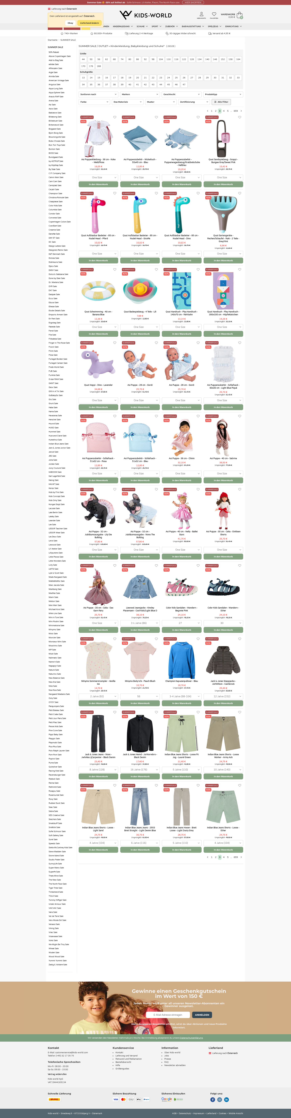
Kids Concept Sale (57, 496)
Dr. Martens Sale (56, 282)
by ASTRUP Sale (56, 161)
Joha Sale (53, 460)
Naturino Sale (55, 674)
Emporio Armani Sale (58, 315)
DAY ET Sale (54, 238)
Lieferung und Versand (127, 1056)
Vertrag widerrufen (57, 1074)
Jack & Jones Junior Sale (59, 448)
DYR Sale (53, 286)
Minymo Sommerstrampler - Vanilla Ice (98, 682)
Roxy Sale (53, 799)
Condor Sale (54, 214)
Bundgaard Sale (56, 157)
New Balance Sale (56, 678)
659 (236, 111)
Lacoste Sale (54, 508)
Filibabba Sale (55, 339)
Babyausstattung (191, 26)
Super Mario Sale (56, 868)
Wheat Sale (54, 948)
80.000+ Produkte (103, 33)
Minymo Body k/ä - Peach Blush (140, 681)
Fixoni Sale (53, 347)
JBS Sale (52, 456)
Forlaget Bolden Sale (58, 359)
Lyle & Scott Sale (56, 573)
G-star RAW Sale (56, 379)
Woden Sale (54, 952)
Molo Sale (53, 634)
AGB (174, 1113)
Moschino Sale (55, 646)
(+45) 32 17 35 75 (65, 1056)
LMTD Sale (53, 569)
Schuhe (141, 26)
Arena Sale (53, 101)
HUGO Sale (53, 428)
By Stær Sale (54, 169)
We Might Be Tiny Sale (59, 944)
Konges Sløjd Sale (56, 504)
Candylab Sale (55, 185)
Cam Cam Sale (55, 181)
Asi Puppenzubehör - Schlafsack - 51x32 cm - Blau (140, 459)
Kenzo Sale (53, 488)
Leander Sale (54, 520)
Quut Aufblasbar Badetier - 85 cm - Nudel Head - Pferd (98, 237)
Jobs (166, 1056)
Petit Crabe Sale (56, 714)
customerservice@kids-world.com (71, 1052)
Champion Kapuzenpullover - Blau (181, 681)
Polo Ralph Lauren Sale (59, 751)
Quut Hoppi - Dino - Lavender (98, 385)
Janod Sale (53, 452)
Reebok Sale (54, 779)
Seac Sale (53, 807)
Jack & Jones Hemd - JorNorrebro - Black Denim (140, 756)
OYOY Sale (53, 702)
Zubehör (170, 26)
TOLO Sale (53, 896)
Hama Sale (53, 411)
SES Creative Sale (56, 815)
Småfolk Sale (54, 827)
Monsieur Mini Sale (57, 642)
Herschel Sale (54, 420)
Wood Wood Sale (56, 956)
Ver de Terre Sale (56, 916)
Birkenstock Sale (56, 125)
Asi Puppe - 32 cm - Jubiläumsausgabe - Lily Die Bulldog (98, 534)
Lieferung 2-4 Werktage (141, 33)
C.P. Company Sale (57, 173)
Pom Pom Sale (55, 755)
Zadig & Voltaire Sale (58, 965)
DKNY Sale (53, 270)
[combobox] (98, 178)
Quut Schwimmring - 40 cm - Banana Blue (98, 313)
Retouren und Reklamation (129, 1059)
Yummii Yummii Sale (58, 961)
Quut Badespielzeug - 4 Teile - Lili (140, 312)
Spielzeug (213, 26)
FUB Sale (53, 371)
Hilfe (118, 1065)
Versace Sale (54, 924)
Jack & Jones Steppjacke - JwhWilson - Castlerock (223, 682)
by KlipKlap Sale (56, 165)
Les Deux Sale (55, 537)
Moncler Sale (54, 638)
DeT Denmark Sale (57, 254)
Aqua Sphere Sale (56, 93)
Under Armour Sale (57, 904)
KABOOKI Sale (55, 472)
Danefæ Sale (54, 234)
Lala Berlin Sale (55, 512)
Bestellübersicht (123, 1062)
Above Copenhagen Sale (60, 56)
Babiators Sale (55, 113)
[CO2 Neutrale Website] (178, 1099)
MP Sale (52, 650)
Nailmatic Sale (55, 658)
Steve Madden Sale (57, 852)
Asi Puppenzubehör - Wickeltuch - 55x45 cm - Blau (140, 161)
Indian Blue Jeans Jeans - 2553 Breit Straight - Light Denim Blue (140, 829)
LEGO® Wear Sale (56, 533)
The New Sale (55, 880)
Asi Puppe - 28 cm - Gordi (140, 385)
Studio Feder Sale (56, 860)
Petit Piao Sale (55, 722)
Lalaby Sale (54, 516)
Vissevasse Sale (55, 936)
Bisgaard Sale (55, 129)
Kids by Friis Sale (56, 492)
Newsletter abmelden (175, 1065)
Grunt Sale (53, 403)
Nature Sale (54, 670)
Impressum (198, 1113)
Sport (155, 26)
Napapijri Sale (55, 666)
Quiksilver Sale (55, 767)
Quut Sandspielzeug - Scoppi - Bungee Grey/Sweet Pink (223, 161)
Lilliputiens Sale (55, 553)
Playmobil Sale (55, 743)
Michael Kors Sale (56, 609)
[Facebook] (212, 1100)
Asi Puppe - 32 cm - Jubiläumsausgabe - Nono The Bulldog (140, 534)
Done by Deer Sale (57, 278)
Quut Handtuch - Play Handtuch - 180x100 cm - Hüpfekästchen (223, 313)
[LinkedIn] (226, 1100)
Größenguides (122, 1069)
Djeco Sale (53, 266)
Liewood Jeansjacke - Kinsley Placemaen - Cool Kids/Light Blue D (140, 609)
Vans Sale (53, 912)
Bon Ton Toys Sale (57, 145)
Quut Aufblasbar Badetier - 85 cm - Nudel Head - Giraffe (140, 237)
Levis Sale (53, 541)
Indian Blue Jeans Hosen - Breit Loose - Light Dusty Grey (182, 829)
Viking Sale (54, 928)
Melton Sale (54, 601)
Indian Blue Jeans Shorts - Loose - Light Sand (98, 829)
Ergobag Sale (54, 323)
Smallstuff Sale (55, 823)
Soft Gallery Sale (56, 835)
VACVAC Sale (55, 908)
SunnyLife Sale (55, 864)
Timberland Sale (56, 892)
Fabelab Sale (54, 327)
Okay (70, 23)
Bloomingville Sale (57, 137)
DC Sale (52, 242)
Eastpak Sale (54, 294)
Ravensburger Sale (57, 775)
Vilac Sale (53, 932)
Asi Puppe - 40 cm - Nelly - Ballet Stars (182, 533)
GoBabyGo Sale (55, 395)
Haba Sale (53, 407)
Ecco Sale (53, 298)
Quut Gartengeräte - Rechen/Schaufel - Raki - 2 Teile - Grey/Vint (223, 238)
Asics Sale (53, 109)
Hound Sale (54, 424)
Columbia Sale (55, 210)
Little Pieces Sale (56, 557)
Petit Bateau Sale (56, 710)
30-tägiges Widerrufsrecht (182, 33)
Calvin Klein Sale (56, 177)
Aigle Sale (53, 72)
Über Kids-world (172, 1052)
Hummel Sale (54, 432)
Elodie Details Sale (57, 311)
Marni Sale (53, 597)
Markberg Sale (55, 589)
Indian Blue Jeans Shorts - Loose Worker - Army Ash (223, 756)
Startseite (52, 40)
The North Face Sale (58, 884)
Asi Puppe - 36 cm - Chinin (182, 458)
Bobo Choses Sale (57, 141)
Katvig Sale (53, 480)
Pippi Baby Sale (55, 734)
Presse (167, 1059)
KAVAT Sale (54, 484)
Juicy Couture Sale (57, 468)
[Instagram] (219, 1100)
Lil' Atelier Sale (55, 549)
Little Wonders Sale (57, 561)
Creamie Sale (54, 230)
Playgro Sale (54, 738)
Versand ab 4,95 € (221, 33)
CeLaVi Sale (54, 189)
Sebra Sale (53, 811)
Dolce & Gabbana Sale (58, 274)
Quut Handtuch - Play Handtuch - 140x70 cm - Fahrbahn (182, 313)
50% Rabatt (54, 52)
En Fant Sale (54, 319)
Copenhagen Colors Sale (60, 222)
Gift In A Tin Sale (56, 391)
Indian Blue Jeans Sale (58, 444)
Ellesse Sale (54, 306)
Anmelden (202, 1014)
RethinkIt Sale (55, 787)
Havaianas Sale (55, 415)
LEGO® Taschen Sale (58, 529)
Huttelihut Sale (55, 440)
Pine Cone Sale (55, 730)
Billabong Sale (55, 117)
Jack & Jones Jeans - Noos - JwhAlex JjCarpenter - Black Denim (98, 756)
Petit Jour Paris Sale (57, 718)
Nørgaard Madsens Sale (59, 694)
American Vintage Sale (59, 80)
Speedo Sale (54, 843)
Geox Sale (53, 387)
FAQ (166, 1062)
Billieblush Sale (55, 121)
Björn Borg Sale (56, 133)
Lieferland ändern (89, 23)
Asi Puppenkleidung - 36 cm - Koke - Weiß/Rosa (98, 161)
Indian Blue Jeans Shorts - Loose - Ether (223, 829)
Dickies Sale (54, 258)
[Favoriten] (115, 117)
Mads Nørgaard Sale (58, 577)
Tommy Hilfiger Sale (57, 900)
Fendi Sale (53, 331)
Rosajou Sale (54, 791)
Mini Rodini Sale (56, 621)
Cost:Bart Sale (55, 226)
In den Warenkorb (98, 184)
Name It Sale (54, 662)
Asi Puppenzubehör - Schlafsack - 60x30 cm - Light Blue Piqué (223, 386)
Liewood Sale (54, 545)
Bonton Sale (54, 149)
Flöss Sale (53, 355)
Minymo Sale (54, 629)
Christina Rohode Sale (58, 197)
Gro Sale (52, 399)
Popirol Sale (54, 759)
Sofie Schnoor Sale (57, 831)
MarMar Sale (54, 593)
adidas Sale (54, 64)
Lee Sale (52, 525)
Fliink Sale (53, 351)
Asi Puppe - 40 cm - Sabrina (223, 458)
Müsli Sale (53, 654)
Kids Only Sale (55, 500)
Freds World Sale (56, 367)
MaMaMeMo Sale (56, 581)
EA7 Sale (53, 290)
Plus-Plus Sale (55, 747)
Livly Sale (53, 565)
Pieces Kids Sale (56, 726)
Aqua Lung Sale (56, 88)
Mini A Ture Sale (56, 617)
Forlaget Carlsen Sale (58, 363)
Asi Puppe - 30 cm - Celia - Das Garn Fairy (98, 609)
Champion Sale (55, 193)
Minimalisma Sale (56, 625)
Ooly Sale (53, 698)
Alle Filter (222, 102)
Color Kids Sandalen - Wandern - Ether (223, 609)
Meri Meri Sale (55, 605)
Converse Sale (55, 218)
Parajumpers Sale (56, 706)
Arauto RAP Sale (56, 97)
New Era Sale (54, 682)
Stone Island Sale (56, 856)
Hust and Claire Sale (57, 436)
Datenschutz (185, 1113)
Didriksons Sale (55, 262)
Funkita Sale (54, 375)
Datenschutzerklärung (191, 1038)
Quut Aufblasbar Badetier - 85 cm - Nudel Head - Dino (181, 237)
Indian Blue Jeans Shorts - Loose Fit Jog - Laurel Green (182, 756)
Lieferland (211, 1113)
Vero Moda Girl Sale (57, 920)
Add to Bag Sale (56, 60)
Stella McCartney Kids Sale (60, 847)
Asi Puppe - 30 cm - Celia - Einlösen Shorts (223, 533)
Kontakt (53, 1048)
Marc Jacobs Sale (56, 585)
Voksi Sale (53, 940)
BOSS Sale (53, 153)
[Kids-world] (145, 15)
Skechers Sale (55, 819)
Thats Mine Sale (56, 876)
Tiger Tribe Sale (55, 888)
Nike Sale (53, 686)
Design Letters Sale (57, 246)
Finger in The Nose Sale (59, 343)
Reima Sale (53, 783)
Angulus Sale (54, 84)
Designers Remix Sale (58, 250)
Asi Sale (52, 105)
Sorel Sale (53, 839)
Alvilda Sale (54, 76)
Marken (105, 26)
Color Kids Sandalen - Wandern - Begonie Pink (181, 609)
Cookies (222, 1113)
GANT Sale (53, 383)
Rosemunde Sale (56, 795)
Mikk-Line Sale (55, 613)
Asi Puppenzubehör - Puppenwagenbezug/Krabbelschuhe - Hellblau (182, 162)
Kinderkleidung (121, 26)
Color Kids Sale (55, 206)
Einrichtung (232, 26)
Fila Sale (52, 335)
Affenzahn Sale (55, 68)
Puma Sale (53, 763)
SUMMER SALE (68, 40)
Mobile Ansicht (236, 1113)
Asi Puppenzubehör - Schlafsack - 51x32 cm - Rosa (98, 459)
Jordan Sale (54, 464)
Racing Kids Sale (56, 771)
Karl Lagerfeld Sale (57, 476)
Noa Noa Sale (55, 690)
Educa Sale (53, 302)
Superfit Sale (54, 872)
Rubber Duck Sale (56, 803)
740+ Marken (71, 33)
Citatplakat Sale (55, 202)
